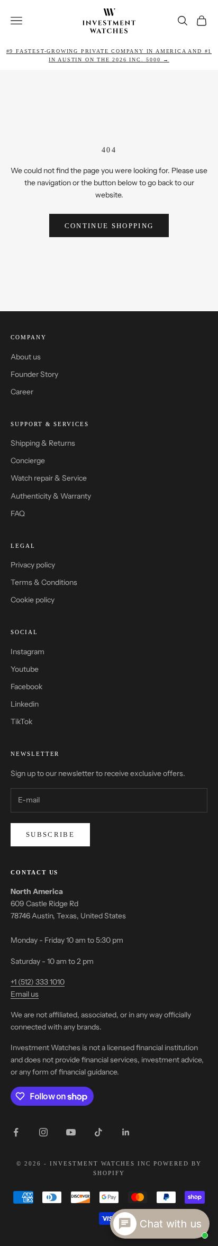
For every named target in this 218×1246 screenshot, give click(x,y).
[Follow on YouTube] (71, 1132)
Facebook (26, 686)
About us (26, 357)
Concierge (28, 460)
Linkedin (25, 704)
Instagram (27, 651)
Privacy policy (33, 565)
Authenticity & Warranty (51, 496)
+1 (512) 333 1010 (38, 982)
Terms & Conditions (44, 582)
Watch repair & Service (49, 478)
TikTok (21, 721)
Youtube (25, 669)
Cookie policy (32, 599)
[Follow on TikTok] (98, 1132)
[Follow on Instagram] (43, 1132)
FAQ (18, 513)
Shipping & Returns (43, 443)
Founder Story (34, 374)
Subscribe (50, 834)
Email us (25, 994)
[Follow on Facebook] (16, 1132)
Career (22, 391)
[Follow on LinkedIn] (126, 1132)
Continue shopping (109, 226)
